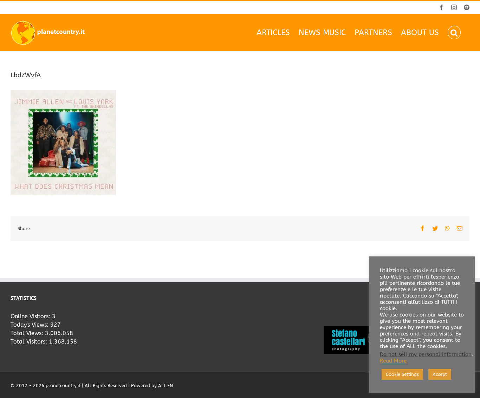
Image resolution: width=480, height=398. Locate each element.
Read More (393, 361)
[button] (454, 32)
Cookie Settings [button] (402, 374)
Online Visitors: (31, 316)
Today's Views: (30, 324)
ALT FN (165, 385)
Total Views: (28, 333)
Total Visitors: (30, 341)
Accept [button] (440, 374)
